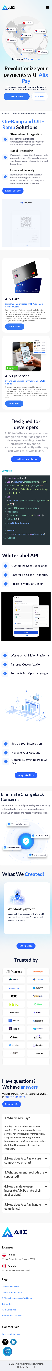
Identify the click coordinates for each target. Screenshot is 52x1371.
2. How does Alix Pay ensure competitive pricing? (22, 1160)
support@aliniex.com (15, 1096)
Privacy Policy (8, 1304)
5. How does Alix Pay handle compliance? (22, 1206)
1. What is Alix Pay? (17, 1118)
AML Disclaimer (9, 1309)
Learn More (14, 403)
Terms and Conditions (12, 1292)
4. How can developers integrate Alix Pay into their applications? (22, 1190)
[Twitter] (5, 1342)
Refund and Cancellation (13, 1315)
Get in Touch (14, 326)
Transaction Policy (10, 1286)
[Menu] (48, 7)
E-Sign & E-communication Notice (17, 1298)
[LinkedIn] (13, 1342)
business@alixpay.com (12, 1334)
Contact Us (40, 96)
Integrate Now (17, 96)
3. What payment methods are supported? (24, 1174)
